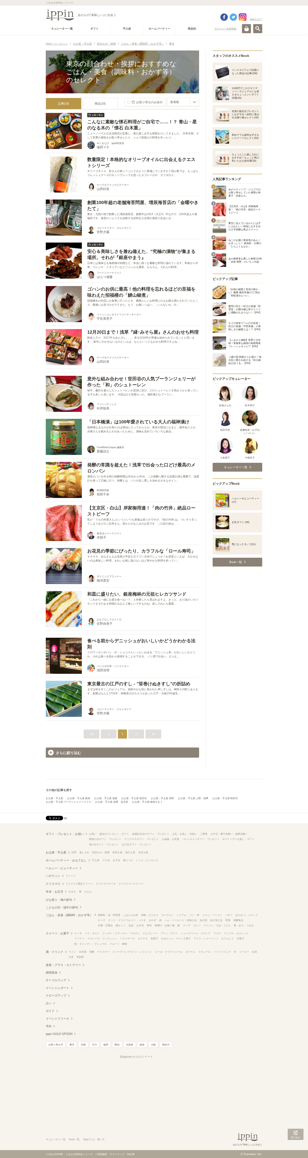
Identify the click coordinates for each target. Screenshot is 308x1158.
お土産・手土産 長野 (162, 798)
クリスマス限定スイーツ (79, 883)
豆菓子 (240, 938)
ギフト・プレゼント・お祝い (65, 834)
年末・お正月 (54, 891)
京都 (83, 1044)
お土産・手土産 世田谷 (134, 798)
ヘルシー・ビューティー (62, 868)
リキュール (204, 951)
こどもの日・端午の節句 (62, 907)
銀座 (142, 1044)
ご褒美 (203, 833)
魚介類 (203, 920)
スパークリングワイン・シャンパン (132, 951)
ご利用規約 (101, 1154)
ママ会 (106, 860)
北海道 (129, 1044)
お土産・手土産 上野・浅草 (193, 798)
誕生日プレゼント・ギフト (114, 833)
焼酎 (91, 951)
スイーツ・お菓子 (57, 933)
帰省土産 (117, 852)
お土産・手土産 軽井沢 (225, 798)
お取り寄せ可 (55, 1044)
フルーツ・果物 (118, 943)
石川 (94, 1044)
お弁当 (140, 925)
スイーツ (71, 875)
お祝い (93, 833)
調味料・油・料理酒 (109, 915)
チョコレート (150, 933)
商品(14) (100, 103)
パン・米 (194, 915)
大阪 (153, 1044)
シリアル (181, 915)
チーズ (101, 920)
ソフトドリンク (222, 951)
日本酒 (82, 951)
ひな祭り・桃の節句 (59, 899)
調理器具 (51, 972)
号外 (49, 1026)
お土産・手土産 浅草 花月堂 (111, 801)
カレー (197, 925)
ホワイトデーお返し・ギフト (238, 839)
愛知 (117, 1044)
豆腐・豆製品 (105, 925)
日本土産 (143, 852)
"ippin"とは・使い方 (94, 1139)
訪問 (73, 852)
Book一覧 (74, 1139)
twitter (233, 17)
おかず (152, 920)
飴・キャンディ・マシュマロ (90, 943)
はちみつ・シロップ (246, 915)
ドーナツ (79, 938)
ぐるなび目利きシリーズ (79, 1154)
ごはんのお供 (130, 915)
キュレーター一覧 (56, 1139)
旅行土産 (130, 852)
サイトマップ (117, 1154)
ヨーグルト (167, 915)
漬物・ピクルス (149, 915)
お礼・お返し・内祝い (184, 833)
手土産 (95, 860)
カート (246, 28)
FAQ (129, 1154)
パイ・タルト (92, 933)
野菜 (227, 920)
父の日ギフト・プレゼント (137, 844)
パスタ (142, 920)
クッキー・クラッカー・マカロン (121, 933)
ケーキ (78, 933)
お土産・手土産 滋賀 (105, 798)
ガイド (50, 1011)
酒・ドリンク (54, 952)
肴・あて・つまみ (244, 925)
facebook (224, 17)
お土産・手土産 (54, 798)
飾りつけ (128, 860)
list (65, 817)
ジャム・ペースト (212, 915)
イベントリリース (57, 1018)
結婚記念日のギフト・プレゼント (150, 833)
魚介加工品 (216, 920)
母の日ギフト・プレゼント (104, 844)
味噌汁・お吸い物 (165, 925)
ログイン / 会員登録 (225, 28)
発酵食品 (238, 920)
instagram (242, 17)
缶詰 (131, 925)
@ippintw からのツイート (136, 1056)
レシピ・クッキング (147, 860)
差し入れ (84, 852)
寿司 (149, 925)
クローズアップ (56, 995)
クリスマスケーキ (106, 883)
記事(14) (63, 103)
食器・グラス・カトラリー (63, 965)
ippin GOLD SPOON (59, 1034)
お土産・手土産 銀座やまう (147, 801)
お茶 (71, 957)
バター (228, 915)
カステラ (143, 938)
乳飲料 (80, 957)
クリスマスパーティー (131, 883)
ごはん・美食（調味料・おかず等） (69, 915)
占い (49, 1003)
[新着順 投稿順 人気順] (183, 102)
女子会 (116, 860)
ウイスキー (103, 951)
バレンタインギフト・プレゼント (200, 839)
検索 (257, 28)
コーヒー (244, 951)
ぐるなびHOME (54, 1154)
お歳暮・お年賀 (170, 839)
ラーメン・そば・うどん (217, 925)
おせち (72, 891)
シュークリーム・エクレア (196, 933)
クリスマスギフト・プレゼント (141, 839)
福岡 (105, 1044)
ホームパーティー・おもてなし (66, 860)
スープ (186, 925)
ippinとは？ (256, 19)
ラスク (217, 933)
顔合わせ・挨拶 (101, 852)
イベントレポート (57, 988)
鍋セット (121, 925)
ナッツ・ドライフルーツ (122, 920)
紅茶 (254, 951)
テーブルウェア (56, 980)
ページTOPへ (295, 1147)
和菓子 (154, 938)
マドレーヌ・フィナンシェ (102, 938)
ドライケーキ (127, 938)
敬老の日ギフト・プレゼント (105, 839)
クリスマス (53, 883)
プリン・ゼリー (169, 933)
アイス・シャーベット (206, 938)
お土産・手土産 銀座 (78, 798)
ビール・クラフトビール (168, 951)
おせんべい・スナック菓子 (176, 938)
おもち (88, 891)
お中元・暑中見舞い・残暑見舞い (229, 833)
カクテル (190, 951)
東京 (71, 1044)
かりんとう (227, 938)
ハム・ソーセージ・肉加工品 (181, 920)
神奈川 (166, 1044)
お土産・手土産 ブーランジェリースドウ (68, 801)
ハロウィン (53, 876)
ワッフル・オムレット (236, 933)
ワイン (72, 951)
